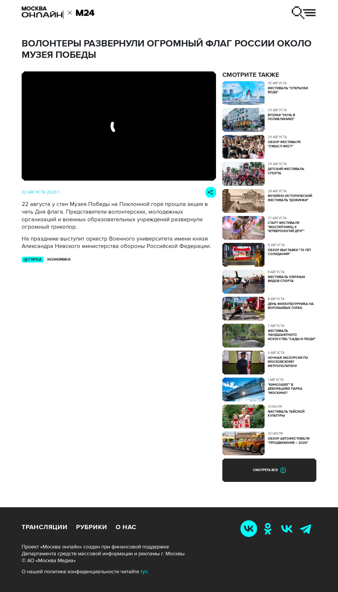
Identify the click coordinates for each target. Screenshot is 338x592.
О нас (126, 527)
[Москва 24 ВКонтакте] (287, 528)
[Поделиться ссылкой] (210, 192)
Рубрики (91, 527)
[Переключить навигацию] (303, 12)
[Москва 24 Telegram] (306, 528)
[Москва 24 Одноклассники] (268, 528)
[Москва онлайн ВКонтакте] (249, 528)
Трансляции (45, 527)
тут (143, 571)
